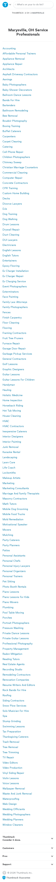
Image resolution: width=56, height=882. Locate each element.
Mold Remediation (12, 519)
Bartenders (8, 105)
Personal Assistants (13, 555)
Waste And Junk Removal (17, 793)
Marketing (8, 483)
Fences (6, 312)
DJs (4, 208)
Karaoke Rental (11, 452)
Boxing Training (11, 126)
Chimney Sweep (11, 162)
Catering (7, 146)
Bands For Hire (11, 100)
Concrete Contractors (15, 182)
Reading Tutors (11, 659)
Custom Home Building (15, 193)
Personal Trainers (12, 576)
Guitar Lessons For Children (18, 379)
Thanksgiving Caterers (15, 736)
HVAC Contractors (13, 426)
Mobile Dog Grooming (15, 509)
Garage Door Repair (14, 348)
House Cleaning (11, 415)
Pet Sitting (8, 581)
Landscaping (9, 457)
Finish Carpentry (12, 317)
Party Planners (11, 545)
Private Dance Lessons (15, 633)
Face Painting (10, 296)
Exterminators (10, 291)
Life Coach (8, 467)
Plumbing (7, 607)
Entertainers (9, 260)
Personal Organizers (14, 571)
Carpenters (9, 136)
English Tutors (10, 255)
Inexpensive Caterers (14, 431)
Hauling (6, 390)
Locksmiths (9, 472)
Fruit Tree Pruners (12, 338)
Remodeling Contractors (16, 674)
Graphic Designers (13, 369)
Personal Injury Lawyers (16, 565)
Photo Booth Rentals (14, 586)
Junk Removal (10, 447)
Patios (6, 550)
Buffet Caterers (11, 131)
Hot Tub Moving (11, 410)
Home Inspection (12, 400)
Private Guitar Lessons (15, 638)
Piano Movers (10, 602)
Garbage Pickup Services (17, 353)
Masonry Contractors (14, 498)
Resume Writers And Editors (18, 685)
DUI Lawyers (9, 239)
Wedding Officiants (13, 809)
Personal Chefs (11, 560)
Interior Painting (11, 441)
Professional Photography (17, 643)
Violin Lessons (10, 778)
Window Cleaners (12, 824)
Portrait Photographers (15, 622)
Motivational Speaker (14, 524)
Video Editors (10, 762)
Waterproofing (10, 798)
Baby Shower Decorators (17, 89)
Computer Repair (12, 177)
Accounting (9, 48)
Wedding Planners (12, 819)
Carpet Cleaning (11, 141)
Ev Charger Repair (12, 276)
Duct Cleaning (10, 234)
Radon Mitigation (12, 653)
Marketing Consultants (15, 488)
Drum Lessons (10, 224)
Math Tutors (9, 503)
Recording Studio (12, 669)
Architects (8, 69)
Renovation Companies (15, 679)
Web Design (9, 804)
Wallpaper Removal (13, 788)
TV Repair (8, 757)
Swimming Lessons (13, 726)
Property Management (15, 648)
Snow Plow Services (14, 705)
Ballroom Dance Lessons (16, 95)
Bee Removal (10, 115)
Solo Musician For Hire (15, 710)
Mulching (7, 535)
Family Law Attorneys (14, 302)
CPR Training (10, 188)
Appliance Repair (12, 64)
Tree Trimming (10, 752)
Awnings (7, 79)
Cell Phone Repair (12, 152)
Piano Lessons (10, 591)
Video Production (12, 767)
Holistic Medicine (12, 395)
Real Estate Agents (13, 664)
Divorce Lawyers (12, 203)
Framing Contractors (14, 333)
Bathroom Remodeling (15, 110)
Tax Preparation (11, 731)
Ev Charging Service (14, 281)
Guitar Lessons (11, 374)
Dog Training (9, 214)
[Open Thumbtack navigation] (6, 4)
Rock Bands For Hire (14, 690)
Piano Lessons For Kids (15, 597)
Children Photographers (16, 157)
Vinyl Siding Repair (13, 773)
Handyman (8, 384)
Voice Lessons (10, 783)
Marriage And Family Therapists (20, 493)
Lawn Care (8, 462)
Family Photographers (15, 307)
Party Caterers (11, 540)
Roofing (6, 695)
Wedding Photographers (16, 814)
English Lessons (11, 250)
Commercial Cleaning (14, 172)
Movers (6, 529)
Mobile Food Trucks (13, 514)
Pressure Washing (12, 628)
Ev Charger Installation (15, 270)
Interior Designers (12, 436)
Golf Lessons (10, 364)
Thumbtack (18, 13)
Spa (4, 716)
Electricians (9, 245)
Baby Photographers (14, 84)
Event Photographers (14, 286)
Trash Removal (10, 741)
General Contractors (14, 358)
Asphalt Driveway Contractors (20, 74)
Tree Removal (10, 747)
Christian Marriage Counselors (20, 167)
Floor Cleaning (10, 322)
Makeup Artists (11, 478)
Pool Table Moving (13, 612)
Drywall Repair (11, 229)
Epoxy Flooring (10, 265)
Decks (6, 198)
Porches (7, 617)
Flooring (7, 327)
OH (27, 13)
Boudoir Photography (14, 120)
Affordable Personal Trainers (19, 53)
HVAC (5, 421)
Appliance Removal (13, 58)
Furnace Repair (11, 343)
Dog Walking (9, 219)
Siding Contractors (13, 700)
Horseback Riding (12, 405)
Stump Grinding (11, 721)
